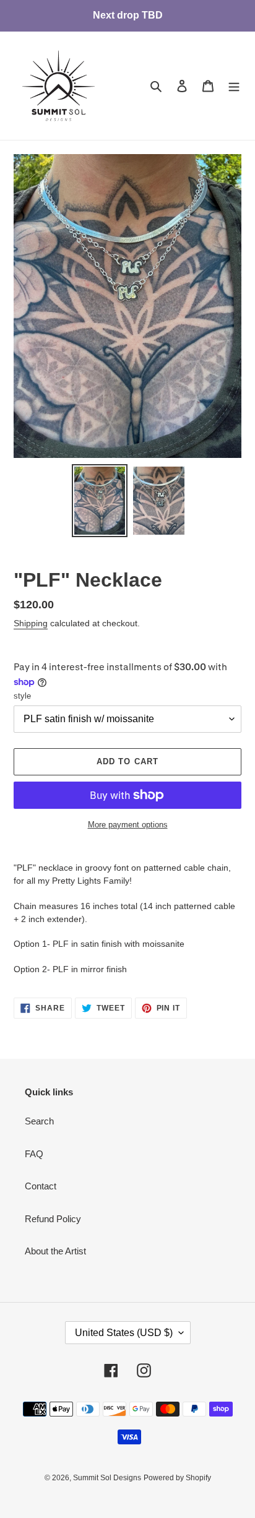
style (22, 696)
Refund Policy (53, 1219)
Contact (40, 1186)
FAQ (34, 1154)
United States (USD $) (124, 1332)
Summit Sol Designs (107, 1477)
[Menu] (234, 85)
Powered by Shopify (177, 1477)
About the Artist (55, 1251)
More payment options (128, 824)
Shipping (31, 623)
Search (39, 1121)
